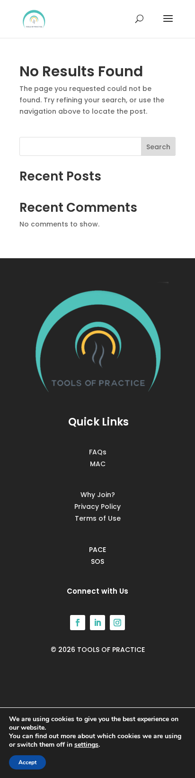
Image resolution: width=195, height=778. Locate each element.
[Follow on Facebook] (77, 622)
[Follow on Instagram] (117, 622)
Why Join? (97, 494)
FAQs (97, 452)
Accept (27, 762)
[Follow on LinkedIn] (97, 622)
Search (158, 147)
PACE (97, 549)
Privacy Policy (97, 506)
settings (86, 745)
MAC (98, 464)
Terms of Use (98, 518)
